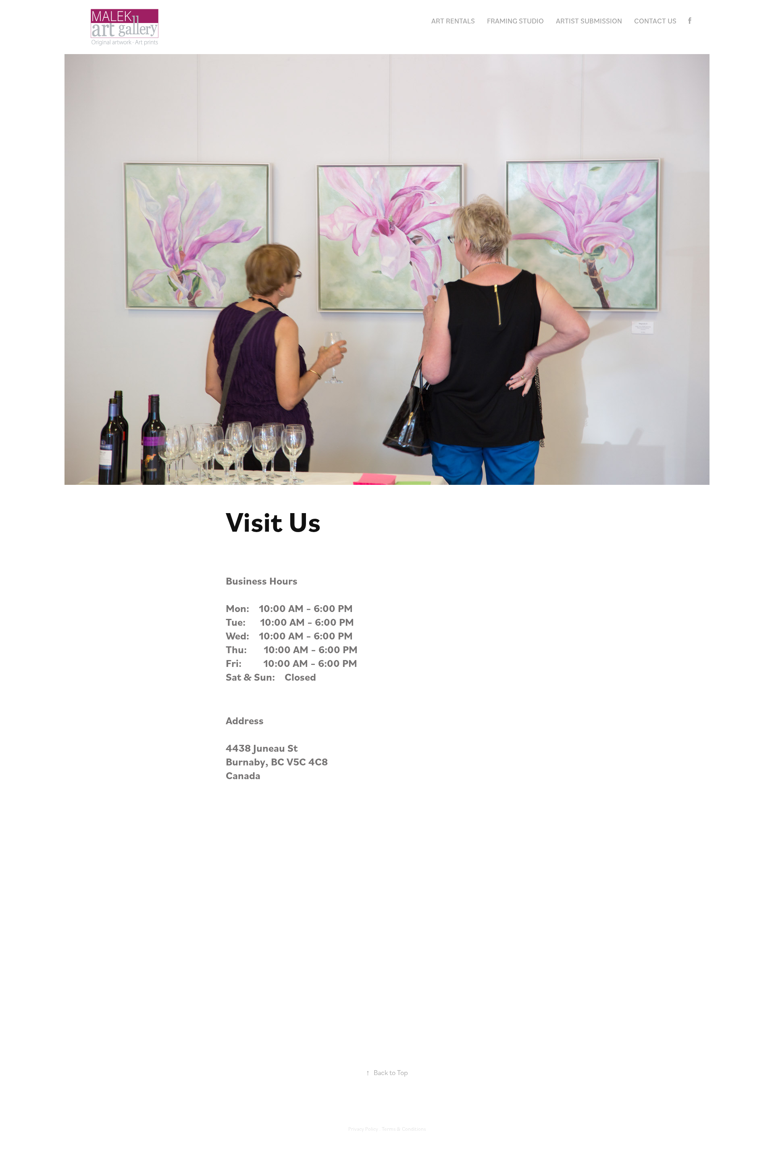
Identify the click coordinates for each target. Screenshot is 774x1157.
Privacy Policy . (365, 1129)
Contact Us (655, 20)
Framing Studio (515, 20)
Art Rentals (453, 20)
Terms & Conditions (404, 1129)
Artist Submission (589, 20)
